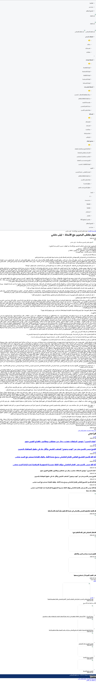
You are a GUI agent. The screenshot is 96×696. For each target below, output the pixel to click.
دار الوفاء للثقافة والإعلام (84, 98)
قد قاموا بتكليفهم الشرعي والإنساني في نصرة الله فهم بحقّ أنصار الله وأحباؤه (72, 511)
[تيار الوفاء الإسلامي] (85, 31)
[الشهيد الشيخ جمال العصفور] (85, 642)
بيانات (88, 44)
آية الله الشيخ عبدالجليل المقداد (82, 148)
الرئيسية (94, 231)
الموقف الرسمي (89, 36)
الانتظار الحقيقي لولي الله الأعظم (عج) (84, 532)
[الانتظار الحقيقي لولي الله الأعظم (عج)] (82, 529)
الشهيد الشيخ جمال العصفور (86, 643)
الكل (89, 40)
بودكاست (88, 129)
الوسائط (91, 114)
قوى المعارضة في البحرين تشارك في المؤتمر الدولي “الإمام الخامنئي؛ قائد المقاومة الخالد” (70, 599)
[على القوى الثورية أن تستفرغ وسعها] (82, 572)
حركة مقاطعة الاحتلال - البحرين (82, 94)
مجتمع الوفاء (90, 141)
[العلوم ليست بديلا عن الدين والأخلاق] (82, 551)
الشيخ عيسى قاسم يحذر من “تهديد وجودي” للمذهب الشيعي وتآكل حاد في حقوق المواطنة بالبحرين (57, 449)
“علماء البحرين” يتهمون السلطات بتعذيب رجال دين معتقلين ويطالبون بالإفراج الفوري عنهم (60, 441)
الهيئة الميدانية (86, 83)
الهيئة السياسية (86, 79)
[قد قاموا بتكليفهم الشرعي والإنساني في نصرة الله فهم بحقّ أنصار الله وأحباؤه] (82, 508)
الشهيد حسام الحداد (88, 657)
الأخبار (91, 56)
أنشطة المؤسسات (88, 87)
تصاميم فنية (87, 133)
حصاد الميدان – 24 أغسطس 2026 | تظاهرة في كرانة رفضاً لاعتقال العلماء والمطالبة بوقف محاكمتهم (68, 616)
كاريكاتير (88, 137)
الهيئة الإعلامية (86, 67)
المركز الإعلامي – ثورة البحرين (82, 172)
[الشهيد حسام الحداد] (85, 656)
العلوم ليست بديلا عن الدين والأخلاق (85, 554)
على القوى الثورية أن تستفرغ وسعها (85, 575)
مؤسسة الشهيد (86, 102)
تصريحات (87, 48)
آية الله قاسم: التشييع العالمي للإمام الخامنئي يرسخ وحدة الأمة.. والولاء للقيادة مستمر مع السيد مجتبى (55, 457)
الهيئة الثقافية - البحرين (84, 164)
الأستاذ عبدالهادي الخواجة (84, 152)
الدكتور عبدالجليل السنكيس (83, 156)
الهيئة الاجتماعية (86, 71)
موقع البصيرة (86, 183)
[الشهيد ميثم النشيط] (85, 669)
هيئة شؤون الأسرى (85, 110)
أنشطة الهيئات (89, 60)
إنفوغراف (88, 121)
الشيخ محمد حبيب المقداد (83, 160)
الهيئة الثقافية (86, 75)
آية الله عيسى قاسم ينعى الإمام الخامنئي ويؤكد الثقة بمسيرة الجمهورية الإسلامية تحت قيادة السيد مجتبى (54, 465)
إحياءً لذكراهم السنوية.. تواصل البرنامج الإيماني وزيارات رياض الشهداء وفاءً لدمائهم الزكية (71, 630)
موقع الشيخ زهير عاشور (84, 187)
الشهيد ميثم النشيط (88, 671)
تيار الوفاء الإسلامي (74, 675)
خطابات (88, 52)
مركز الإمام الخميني (85, 106)
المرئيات (88, 125)
